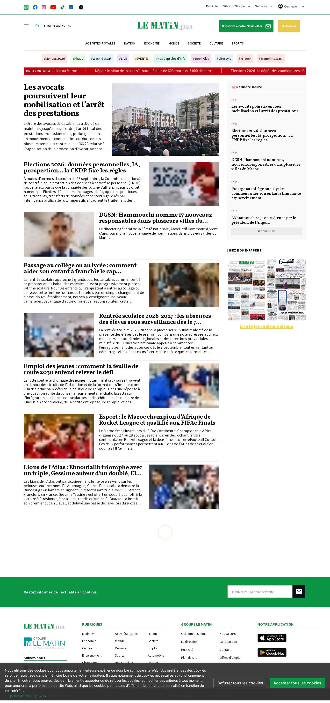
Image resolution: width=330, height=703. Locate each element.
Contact (225, 649)
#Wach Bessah (101, 58)
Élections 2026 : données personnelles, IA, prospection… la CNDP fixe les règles (82, 168)
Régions (120, 648)
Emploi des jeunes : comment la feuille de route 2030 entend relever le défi (81, 369)
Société (194, 43)
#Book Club (201, 58)
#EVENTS (141, 58)
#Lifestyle (224, 58)
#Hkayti (78, 58)
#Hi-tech (245, 58)
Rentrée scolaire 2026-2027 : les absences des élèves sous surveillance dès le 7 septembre (155, 319)
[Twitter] (81, 6)
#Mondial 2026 (54, 58)
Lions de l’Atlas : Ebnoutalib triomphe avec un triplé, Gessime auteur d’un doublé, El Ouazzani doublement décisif (83, 471)
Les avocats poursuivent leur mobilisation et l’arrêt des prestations (64, 100)
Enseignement (91, 655)
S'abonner (289, 26)
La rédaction (228, 641)
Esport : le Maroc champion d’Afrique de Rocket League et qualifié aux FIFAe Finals (157, 420)
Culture (216, 43)
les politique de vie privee (25, 696)
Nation (130, 43)
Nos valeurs (228, 633)
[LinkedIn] (71, 6)
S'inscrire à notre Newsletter (242, 26)
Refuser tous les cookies (240, 683)
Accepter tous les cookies (297, 683)
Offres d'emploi (230, 657)
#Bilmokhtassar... (271, 58)
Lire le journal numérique (266, 326)
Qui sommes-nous (193, 633)
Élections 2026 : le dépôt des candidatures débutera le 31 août (231, 70)
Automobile (156, 655)
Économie (152, 43)
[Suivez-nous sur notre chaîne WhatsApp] (28, 6)
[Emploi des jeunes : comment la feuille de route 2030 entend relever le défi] (184, 385)
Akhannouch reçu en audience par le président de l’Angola (263, 220)
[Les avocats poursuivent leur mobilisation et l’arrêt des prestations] (166, 119)
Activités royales (100, 43)
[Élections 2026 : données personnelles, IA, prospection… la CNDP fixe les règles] (184, 184)
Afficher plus (266, 231)
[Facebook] (35, 6)
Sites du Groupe (234, 6)
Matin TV (88, 633)
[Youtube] (53, 6)
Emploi (153, 648)
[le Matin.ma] (165, 25)
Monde (174, 43)
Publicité (212, 6)
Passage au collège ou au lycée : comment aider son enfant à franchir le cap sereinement (80, 269)
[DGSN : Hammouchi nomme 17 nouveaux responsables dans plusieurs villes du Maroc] (59, 234)
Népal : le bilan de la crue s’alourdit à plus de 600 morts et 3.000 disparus (104, 70)
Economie (89, 641)
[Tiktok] (62, 6)
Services (261, 6)
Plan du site (189, 657)
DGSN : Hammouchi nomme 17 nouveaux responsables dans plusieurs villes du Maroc (155, 218)
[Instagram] (44, 6)
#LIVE (123, 58)
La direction (189, 641)
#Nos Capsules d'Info (171, 58)
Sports (238, 43)
